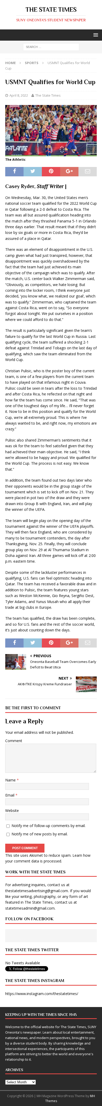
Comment (13, 740)
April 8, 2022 (18, 95)
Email (10, 795)
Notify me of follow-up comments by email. (49, 825)
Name (11, 780)
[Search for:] (51, 46)
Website (12, 810)
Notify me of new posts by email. (40, 833)
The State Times (48, 95)
